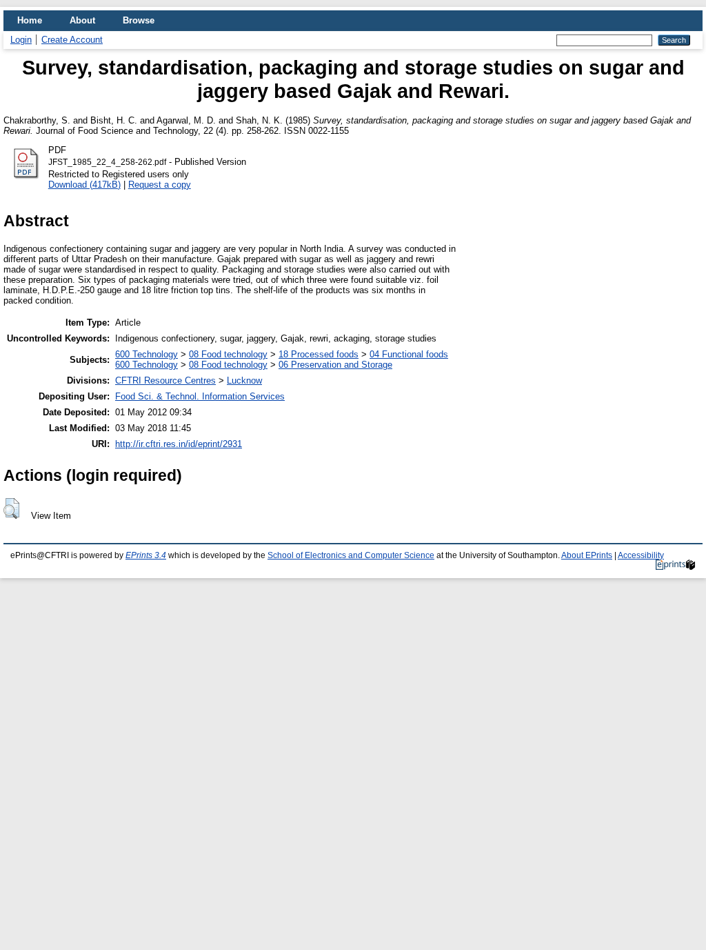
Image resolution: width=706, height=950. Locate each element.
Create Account (72, 39)
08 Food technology (228, 354)
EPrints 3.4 (145, 555)
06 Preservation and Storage (335, 364)
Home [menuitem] (29, 20)
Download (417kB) (84, 184)
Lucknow (244, 380)
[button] (11, 508)
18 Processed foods (319, 354)
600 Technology (146, 354)
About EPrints (586, 555)
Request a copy (159, 184)
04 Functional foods (409, 354)
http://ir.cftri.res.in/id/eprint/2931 (178, 444)
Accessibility (641, 555)
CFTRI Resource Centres (165, 380)
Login (21, 39)
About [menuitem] (82, 20)
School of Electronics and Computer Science (351, 555)
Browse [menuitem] (138, 20)
